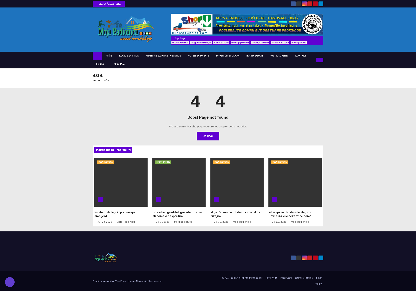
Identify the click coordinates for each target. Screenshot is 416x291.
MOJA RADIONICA (105, 162)
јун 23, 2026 (105, 221)
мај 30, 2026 (221, 221)
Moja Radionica (180, 42)
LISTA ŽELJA (271, 278)
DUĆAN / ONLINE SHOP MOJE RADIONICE (242, 278)
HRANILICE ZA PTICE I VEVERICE (163, 55)
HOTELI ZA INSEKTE (198, 55)
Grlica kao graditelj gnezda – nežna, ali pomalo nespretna (177, 214)
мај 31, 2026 (163, 221)
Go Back (208, 136)
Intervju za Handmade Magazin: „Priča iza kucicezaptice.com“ (290, 214)
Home (96, 80)
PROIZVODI (286, 278)
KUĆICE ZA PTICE (129, 55)
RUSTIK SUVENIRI (279, 55)
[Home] (97, 56)
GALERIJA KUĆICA (304, 278)
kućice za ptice (221, 42)
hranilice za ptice (280, 42)
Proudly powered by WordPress (110, 281)
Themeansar (155, 281)
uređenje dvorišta (260, 42)
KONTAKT (300, 55)
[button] (314, 60)
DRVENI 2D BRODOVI (228, 55)
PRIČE (109, 55)
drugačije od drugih (201, 42)
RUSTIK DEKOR (255, 55)
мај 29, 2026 (279, 221)
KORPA (100, 64)
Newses (140, 281)
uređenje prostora (240, 42)
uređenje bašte (299, 42)
